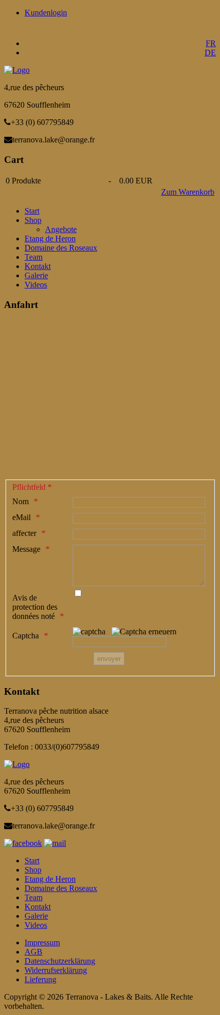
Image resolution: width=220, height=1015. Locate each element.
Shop (33, 220)
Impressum (42, 942)
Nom (20, 501)
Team (33, 257)
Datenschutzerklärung (60, 961)
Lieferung (40, 979)
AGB (33, 951)
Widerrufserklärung (56, 970)
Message (26, 549)
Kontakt (38, 266)
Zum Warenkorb (187, 192)
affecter (24, 533)
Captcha (25, 635)
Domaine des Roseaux (61, 247)
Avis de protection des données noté (34, 606)
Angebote (61, 229)
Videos (36, 284)
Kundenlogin (46, 12)
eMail (21, 517)
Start (32, 210)
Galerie (36, 275)
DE (210, 52)
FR (211, 43)
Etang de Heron (50, 238)
